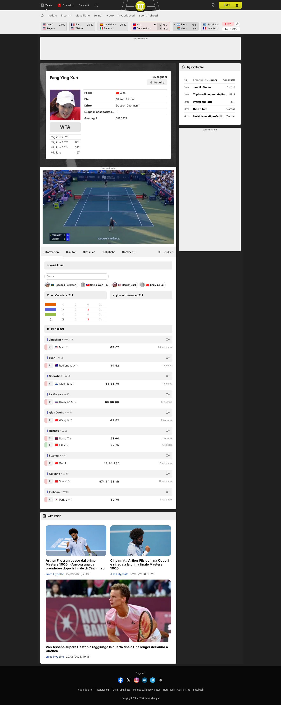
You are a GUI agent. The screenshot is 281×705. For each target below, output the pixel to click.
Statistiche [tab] (108, 252)
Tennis (48, 5)
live (228, 24)
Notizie (52, 15)
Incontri (66, 15)
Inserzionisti (102, 689)
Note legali (169, 689)
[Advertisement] (140, 49)
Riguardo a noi (85, 689)
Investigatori (126, 15)
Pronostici (68, 5)
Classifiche (82, 15)
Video (110, 15)
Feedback (198, 689)
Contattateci (183, 689)
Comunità (84, 5)
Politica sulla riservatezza (146, 689)
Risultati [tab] (71, 252)
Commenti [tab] (128, 252)
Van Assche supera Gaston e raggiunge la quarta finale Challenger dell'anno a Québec (107, 649)
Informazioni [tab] (51, 252)
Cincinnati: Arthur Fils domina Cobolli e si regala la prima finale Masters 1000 (139, 564)
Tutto (231, 29)
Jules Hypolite (55, 574)
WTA (65, 127)
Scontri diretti (148, 15)
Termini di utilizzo (120, 689)
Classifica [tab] (89, 252)
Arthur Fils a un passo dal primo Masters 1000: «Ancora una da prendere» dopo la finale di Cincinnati (75, 564)
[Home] (42, 15)
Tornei (98, 15)
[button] (96, 5)
